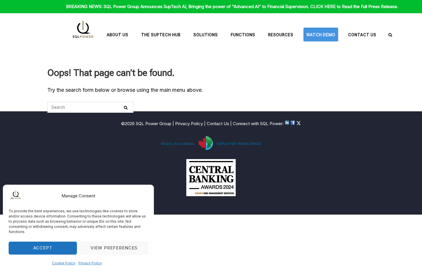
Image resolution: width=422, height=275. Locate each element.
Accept (42, 248)
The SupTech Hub (161, 35)
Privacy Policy (90, 263)
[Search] (125, 107)
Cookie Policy (64, 263)
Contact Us (362, 35)
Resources (280, 35)
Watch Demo (320, 35)
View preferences (114, 248)
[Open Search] (390, 35)
